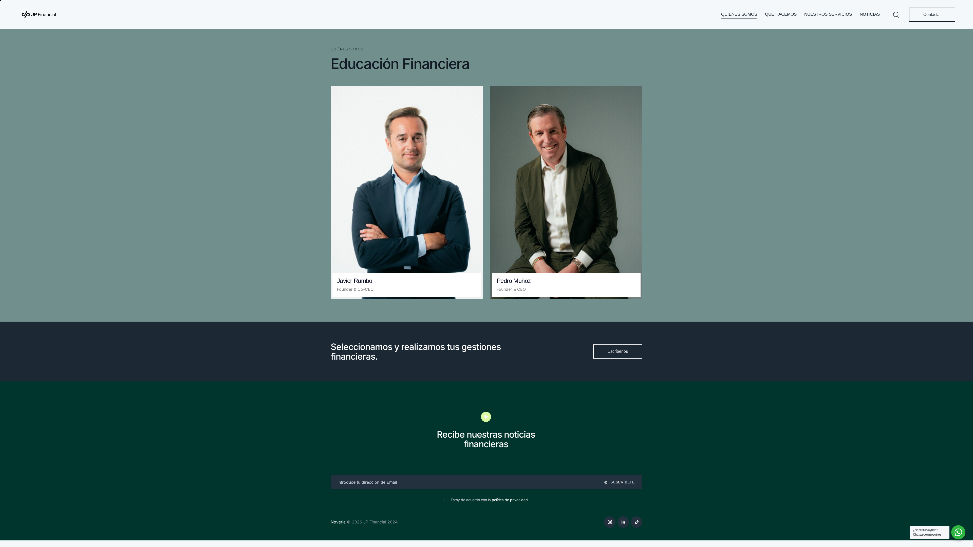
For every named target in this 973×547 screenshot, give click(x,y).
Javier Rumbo (354, 280)
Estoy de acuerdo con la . (490, 500)
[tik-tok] (636, 522)
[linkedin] (623, 522)
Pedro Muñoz (514, 280)
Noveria (338, 521)
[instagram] (609, 522)
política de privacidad (510, 500)
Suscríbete (622, 482)
